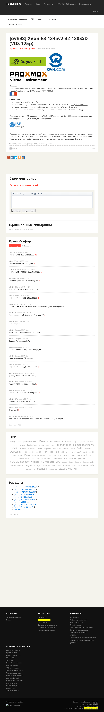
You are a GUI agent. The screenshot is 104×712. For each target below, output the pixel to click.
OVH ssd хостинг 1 (12, 665)
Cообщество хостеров (78, 632)
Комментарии (15, 246)
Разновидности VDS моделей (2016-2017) (26, 315)
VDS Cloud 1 (10, 658)
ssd (90, 455)
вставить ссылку (38, 194)
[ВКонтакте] (12, 157)
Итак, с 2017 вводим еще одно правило (25, 332)
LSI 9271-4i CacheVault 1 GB (30, 448)
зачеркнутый (20, 194)
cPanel (42, 441)
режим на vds (21, 144)
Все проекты (74, 617)
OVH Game (87, 448)
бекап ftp (78, 462)
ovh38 (13, 144)
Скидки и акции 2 (12, 685)
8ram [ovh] (13, 410)
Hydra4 (41, 445)
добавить (16, 210)
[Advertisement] (52, 167)
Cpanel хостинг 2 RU (13, 655)
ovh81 (85, 452)
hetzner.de (14, 445)
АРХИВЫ (73, 635)
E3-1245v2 (66, 441)
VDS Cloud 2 (10, 660)
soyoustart (81, 455)
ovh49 (57, 452)
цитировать (29, 194)
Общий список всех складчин (21, 263)
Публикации (26, 246)
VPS (58, 461)
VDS (65, 458)
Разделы (28, 4)
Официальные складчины (22, 48)
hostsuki (22, 445)
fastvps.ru (90, 441)
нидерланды (56, 465)
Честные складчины (13, 673)
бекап (71, 462)
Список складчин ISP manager (21, 358)
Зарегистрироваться (13, 617)
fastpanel (81, 441)
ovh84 (91, 452)
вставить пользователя (42, 194)
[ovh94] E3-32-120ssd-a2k (24, 489)
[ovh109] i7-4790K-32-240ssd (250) (23, 298)
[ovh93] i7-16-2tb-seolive (24, 494)
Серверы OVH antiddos (14, 675)
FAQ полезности (38, 19)
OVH (35, 144)
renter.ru (57, 455)
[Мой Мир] (23, 157)
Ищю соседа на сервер (46, 630)
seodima (12, 278)
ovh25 (38, 452)
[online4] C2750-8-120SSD (25, 492)
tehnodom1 (48, 458)
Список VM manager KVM (19, 341)
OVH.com (15, 451)
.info (96, 706)
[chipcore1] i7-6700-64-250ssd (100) (23, 280)
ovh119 (32, 452)
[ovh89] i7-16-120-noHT (23, 507)
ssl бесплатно (24, 458)
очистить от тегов (47, 194)
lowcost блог (10, 688)
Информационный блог (78, 620)
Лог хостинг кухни (12, 691)
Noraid (65, 448)
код (32, 194)
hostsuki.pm (32, 445)
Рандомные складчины (46, 627)
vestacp (35, 461)
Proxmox (50, 455)
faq (74, 441)
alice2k (14, 148)
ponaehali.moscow (38, 455)
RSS (31, 229)
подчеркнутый (24, 194)
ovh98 (20, 455)
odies (11, 261)
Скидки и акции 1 (12, 683)
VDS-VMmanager (20, 461)
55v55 (95, 704)
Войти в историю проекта (79, 630)
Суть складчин (43, 622)
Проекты (52, 19)
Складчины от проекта (17, 19)
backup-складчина (26, 441)
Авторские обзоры (76, 622)
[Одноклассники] (19, 157)
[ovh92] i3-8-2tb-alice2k (23, 497)
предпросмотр (29, 210)
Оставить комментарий (24, 185)
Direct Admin (53, 441)
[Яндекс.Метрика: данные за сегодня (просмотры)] (13, 705)
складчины (30, 469)
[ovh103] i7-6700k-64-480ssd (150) (23, 367)
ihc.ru (47, 445)
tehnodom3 (58, 458)
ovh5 (62, 452)
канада (46, 465)
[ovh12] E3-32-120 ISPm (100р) (22, 254)
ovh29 (51, 452)
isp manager (63, 445)
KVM (14, 448)
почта (74, 465)
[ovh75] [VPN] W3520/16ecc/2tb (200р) (24, 272)
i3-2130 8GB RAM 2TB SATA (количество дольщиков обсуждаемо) (36, 306)
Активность (48, 4)
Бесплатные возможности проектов (83, 637)
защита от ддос (32, 465)
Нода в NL (66, 465)
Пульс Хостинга (75, 625)
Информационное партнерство (81, 627)
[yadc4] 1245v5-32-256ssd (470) (22, 401)
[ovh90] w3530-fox (21, 502)
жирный (14, 194)
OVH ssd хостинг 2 (12, 668)
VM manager (47, 461)
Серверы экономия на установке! (82, 640)
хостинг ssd (53, 469)
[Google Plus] (8, 157)
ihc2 (52, 445)
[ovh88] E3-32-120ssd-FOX (25, 504)
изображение (35, 194)
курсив (17, 194)
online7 (72, 448)
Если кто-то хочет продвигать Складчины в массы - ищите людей (36, 418)
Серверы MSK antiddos (14, 680)
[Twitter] (15, 157)
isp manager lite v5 (83, 445)
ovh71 (79, 452)
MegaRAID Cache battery (52, 448)
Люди (38, 4)
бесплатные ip (88, 462)
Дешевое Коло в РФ (13, 678)
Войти (95, 11)
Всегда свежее (14, 24)
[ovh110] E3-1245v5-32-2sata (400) (23, 289)
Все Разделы (14, 514)
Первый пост (42, 617)
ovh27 (44, 452)
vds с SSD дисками (45, 144)
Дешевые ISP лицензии (14, 670)
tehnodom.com (37, 458)
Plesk (27, 455)
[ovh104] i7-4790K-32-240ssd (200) (23, 392)
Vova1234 (12, 373)
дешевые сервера (16, 465)
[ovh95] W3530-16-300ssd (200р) (22, 375)
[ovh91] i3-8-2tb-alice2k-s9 (24, 499)
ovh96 (14, 455)
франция (30, 144)
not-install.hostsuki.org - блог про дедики (25, 349)
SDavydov (12, 270)
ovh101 (25, 452)
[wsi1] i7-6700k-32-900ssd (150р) (22, 384)
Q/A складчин (14, 323)
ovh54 (68, 452)
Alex (10, 252)
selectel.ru (69, 455)
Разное (17, 509)
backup (12, 441)
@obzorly (73, 643)
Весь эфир (13, 425)
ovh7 (73, 452)
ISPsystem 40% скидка (66, 4)
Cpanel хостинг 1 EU (13, 653)
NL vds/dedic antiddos (14, 663)
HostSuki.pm (13, 3)
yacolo (64, 462)
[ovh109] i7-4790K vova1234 (25, 486)
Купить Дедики (85, 4)
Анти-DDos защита (13, 650)
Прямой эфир (20, 241)
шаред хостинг (68, 468)
